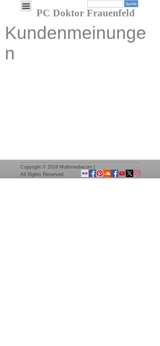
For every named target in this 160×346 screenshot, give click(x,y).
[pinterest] (99, 173)
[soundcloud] (107, 173)
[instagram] (137, 173)
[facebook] (114, 173)
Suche (131, 3)
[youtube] (122, 173)
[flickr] (85, 173)
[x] (129, 173)
